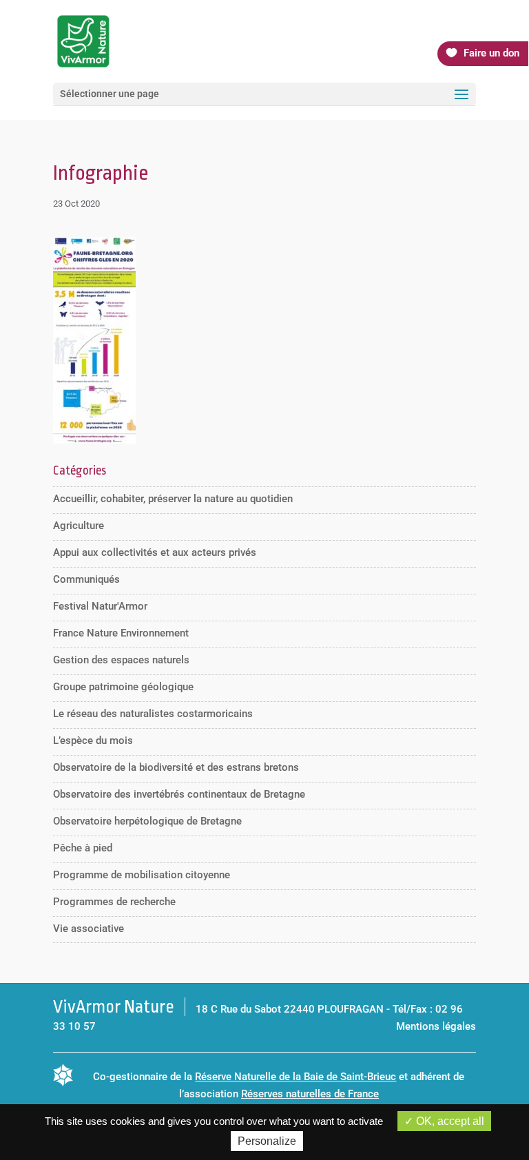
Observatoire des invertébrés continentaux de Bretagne (179, 794)
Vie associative (88, 928)
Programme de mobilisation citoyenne (141, 875)
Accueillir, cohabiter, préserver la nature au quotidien (173, 499)
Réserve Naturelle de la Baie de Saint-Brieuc (295, 1076)
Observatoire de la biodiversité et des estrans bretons (176, 767)
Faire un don (491, 53)
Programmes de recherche (114, 901)
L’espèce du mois (93, 740)
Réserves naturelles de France (310, 1094)
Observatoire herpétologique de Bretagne (147, 821)
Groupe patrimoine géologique (123, 687)
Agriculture (78, 525)
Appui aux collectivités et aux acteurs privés (154, 552)
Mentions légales (436, 1026)
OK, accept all (448, 1121)
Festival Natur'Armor (100, 606)
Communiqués (86, 579)
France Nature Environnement (121, 633)
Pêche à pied (82, 848)
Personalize (267, 1141)
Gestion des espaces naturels (121, 660)
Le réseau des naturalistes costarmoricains (153, 713)
